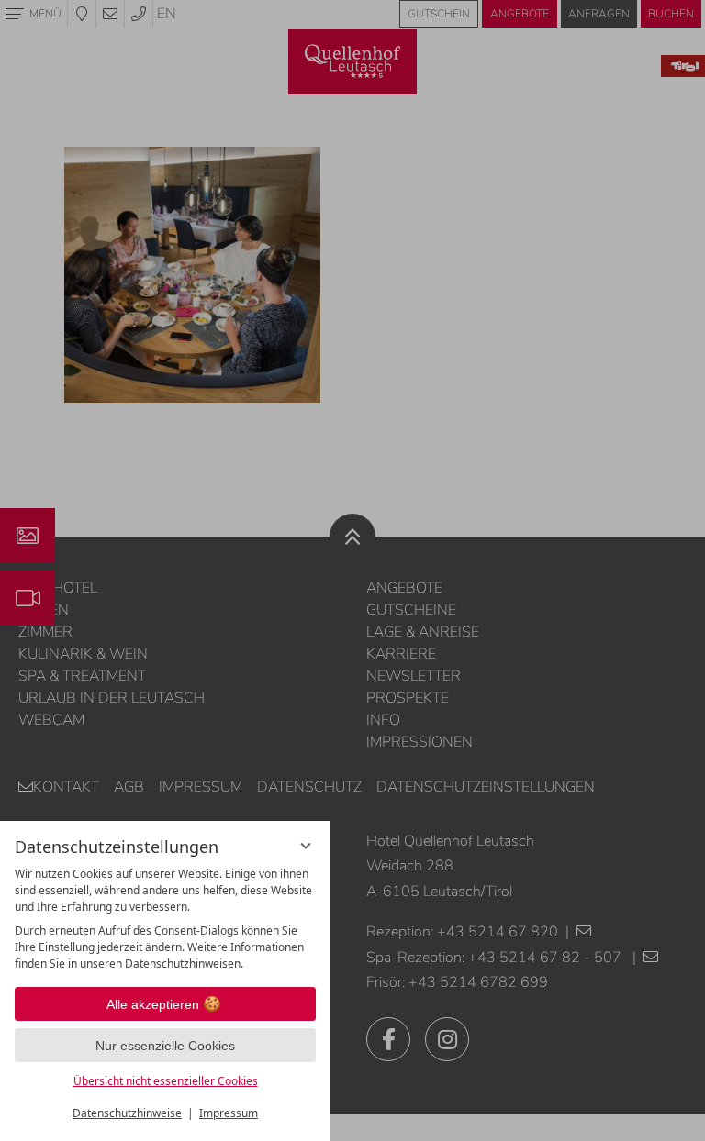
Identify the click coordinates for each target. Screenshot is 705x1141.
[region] (165, 919)
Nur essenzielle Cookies (165, 1045)
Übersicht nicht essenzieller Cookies (165, 1081)
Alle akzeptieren (152, 1004)
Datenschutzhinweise (127, 1113)
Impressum (228, 1113)
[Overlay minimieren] (305, 845)
